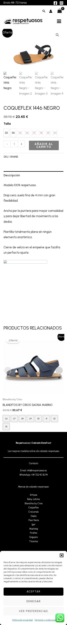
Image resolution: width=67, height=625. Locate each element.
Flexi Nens (33, 520)
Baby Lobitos (33, 499)
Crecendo (33, 511)
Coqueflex (33, 507)
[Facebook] (55, 3)
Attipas (33, 495)
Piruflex (33, 532)
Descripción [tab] (12, 175)
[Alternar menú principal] (58, 21)
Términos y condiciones (45, 620)
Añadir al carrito (43, 145)
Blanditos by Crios (34, 503)
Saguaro (33, 537)
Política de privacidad (22, 620)
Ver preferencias (33, 611)
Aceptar (34, 591)
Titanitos (33, 541)
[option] (6, 133)
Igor (33, 524)
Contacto (33, 463)
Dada (33, 516)
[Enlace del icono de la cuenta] (50, 11)
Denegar (33, 601)
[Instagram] (61, 3)
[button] (61, 555)
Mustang (33, 528)
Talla (7, 123)
